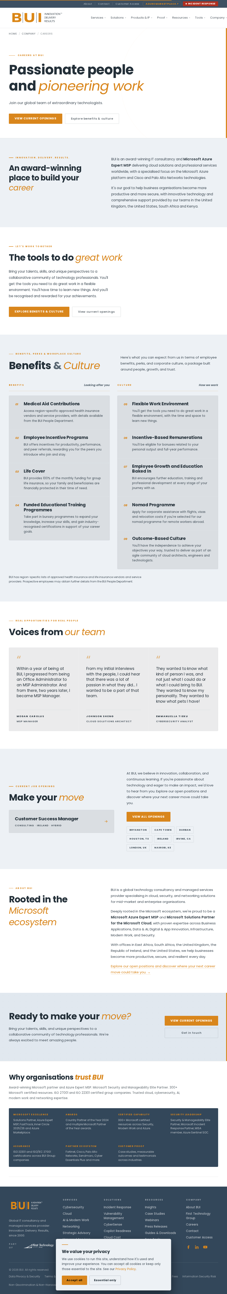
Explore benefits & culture (92, 118)
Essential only (105, 1280)
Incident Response (202, 3)
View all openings (148, 817)
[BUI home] (44, 17)
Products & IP (140, 18)
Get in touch (191, 1033)
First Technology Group (198, 1216)
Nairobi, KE (162, 847)
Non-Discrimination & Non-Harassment (36, 1285)
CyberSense (113, 1224)
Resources (180, 18)
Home (13, 33)
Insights (150, 1207)
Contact (104, 4)
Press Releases (156, 1226)
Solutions (117, 18)
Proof (161, 18)
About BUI (193, 1207)
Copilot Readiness (117, 1231)
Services (97, 18)
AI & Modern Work (76, 1220)
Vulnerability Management (114, 1216)
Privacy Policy (125, 1269)
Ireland (162, 838)
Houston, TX (139, 838)
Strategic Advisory (76, 1233)
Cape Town (162, 830)
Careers (192, 1224)
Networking (71, 1226)
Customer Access (127, 4)
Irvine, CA (183, 838)
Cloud (67, 1214)
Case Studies (155, 1214)
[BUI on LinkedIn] (196, 1247)
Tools (199, 18)
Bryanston (138, 830)
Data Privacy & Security (24, 1276)
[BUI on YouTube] (205, 1247)
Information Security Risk (199, 1276)
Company (28, 33)
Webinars (152, 1220)
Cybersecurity (73, 1207)
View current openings (36, 118)
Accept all (74, 1280)
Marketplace (162, 4)
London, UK (138, 847)
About (88, 4)
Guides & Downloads (160, 1233)
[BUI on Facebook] (188, 1247)
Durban (185, 830)
